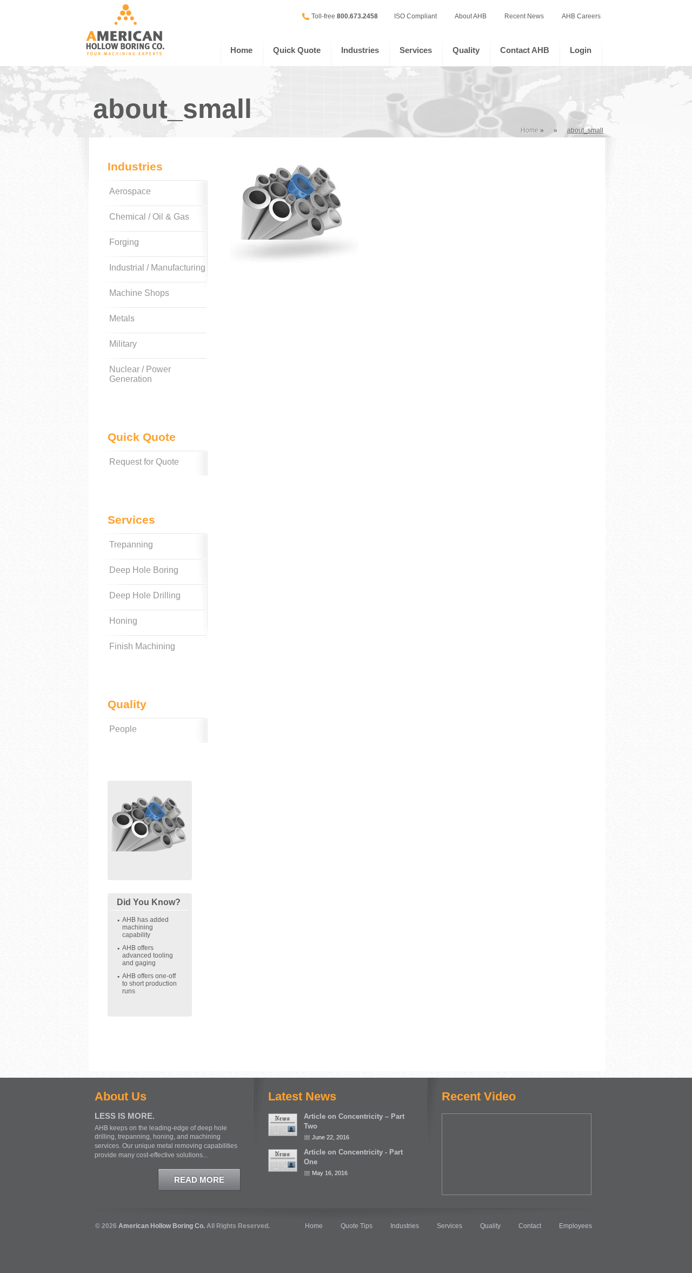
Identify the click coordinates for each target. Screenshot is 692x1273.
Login (580, 50)
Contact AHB (524, 50)
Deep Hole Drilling (145, 595)
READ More (199, 1179)
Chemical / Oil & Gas (149, 216)
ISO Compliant (415, 16)
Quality (466, 50)
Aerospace (130, 191)
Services (416, 50)
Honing (123, 620)
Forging (124, 242)
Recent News (524, 16)
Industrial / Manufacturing (157, 267)
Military (123, 343)
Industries (360, 50)
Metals (122, 318)
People (123, 729)
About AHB (471, 16)
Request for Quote (144, 461)
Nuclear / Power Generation (140, 374)
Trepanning (131, 544)
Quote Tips (356, 1226)
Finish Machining (142, 646)
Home (241, 50)
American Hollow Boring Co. (161, 1226)
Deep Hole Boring (143, 570)
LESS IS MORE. (125, 1115)
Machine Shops (139, 293)
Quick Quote (297, 50)
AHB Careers (581, 16)
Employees (575, 1226)
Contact (529, 1226)
